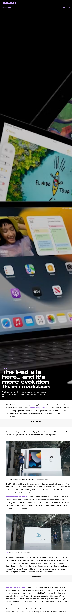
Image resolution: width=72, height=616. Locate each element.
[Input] (9, 3)
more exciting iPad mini (38, 408)
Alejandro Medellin (7, 7)
